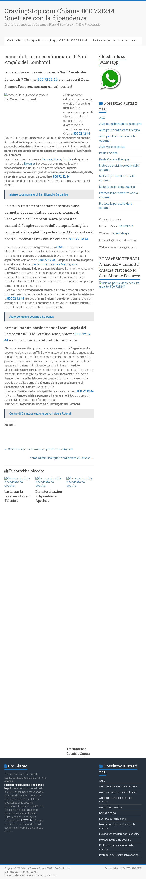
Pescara (47, 159)
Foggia (66, 159)
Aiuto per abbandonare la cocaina (120, 123)
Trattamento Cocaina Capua (78, 751)
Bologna (29, 163)
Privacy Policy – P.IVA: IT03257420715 (123, 868)
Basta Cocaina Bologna (114, 159)
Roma (57, 159)
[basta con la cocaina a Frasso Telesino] (18, 478)
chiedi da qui (121, 233)
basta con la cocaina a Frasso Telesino (17, 496)
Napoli (7, 788)
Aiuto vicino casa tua (112, 147)
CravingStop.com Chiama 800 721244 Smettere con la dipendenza (59, 14)
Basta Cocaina (108, 153)
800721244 (126, 226)
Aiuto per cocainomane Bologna (119, 130)
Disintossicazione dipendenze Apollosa (48, 496)
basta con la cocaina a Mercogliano (54, 264)
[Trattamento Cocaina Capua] (80, 478)
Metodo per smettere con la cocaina (119, 834)
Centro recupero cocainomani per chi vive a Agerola (38, 449)
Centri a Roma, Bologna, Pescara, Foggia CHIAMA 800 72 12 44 (47, 40)
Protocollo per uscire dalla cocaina (114, 40)
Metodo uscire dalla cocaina (117, 186)
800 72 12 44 (48, 79)
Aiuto (102, 117)
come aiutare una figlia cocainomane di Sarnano (62, 458)
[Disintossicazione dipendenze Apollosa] (49, 478)
